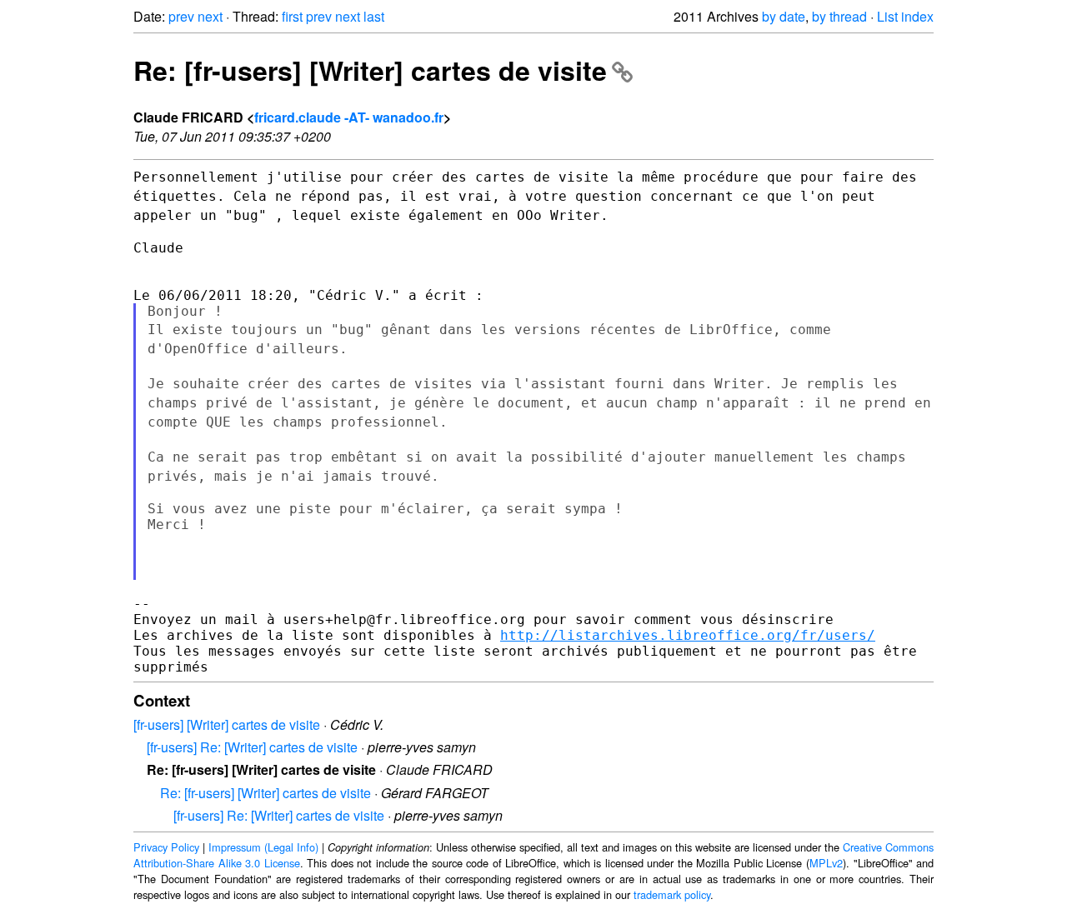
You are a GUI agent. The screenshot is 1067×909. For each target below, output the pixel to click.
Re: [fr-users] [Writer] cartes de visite (370, 70)
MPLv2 (826, 863)
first (292, 16)
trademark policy (672, 894)
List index (905, 16)
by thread (839, 16)
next (210, 16)
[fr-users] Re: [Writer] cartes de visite (252, 747)
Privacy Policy (166, 847)
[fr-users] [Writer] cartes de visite (226, 724)
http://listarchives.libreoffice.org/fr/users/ (687, 635)
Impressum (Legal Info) (263, 847)
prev (181, 16)
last (373, 16)
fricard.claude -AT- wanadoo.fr (348, 117)
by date (783, 16)
